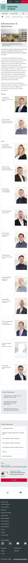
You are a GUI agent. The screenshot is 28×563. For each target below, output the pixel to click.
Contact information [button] (14, 114)
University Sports (5, 526)
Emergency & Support (6, 512)
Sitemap (3, 550)
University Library (5, 521)
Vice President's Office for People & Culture (12, 447)
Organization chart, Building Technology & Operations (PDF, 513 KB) (10, 403)
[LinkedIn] (10, 543)
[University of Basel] (9, 7)
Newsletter (16, 550)
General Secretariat (6, 456)
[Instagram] (2, 543)
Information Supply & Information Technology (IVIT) (13, 433)
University (7, 16)
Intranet (2, 529)
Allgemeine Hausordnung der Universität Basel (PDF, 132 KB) (11, 409)
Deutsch (3, 1)
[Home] (2, 17)
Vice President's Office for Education (11, 443)
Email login (3, 510)
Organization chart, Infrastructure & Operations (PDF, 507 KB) (12, 396)
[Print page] (20, 492)
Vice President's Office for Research (11, 438)
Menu (23, 13)
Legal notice (4, 548)
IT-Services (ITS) (5, 507)
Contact (3, 553)
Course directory (5, 523)
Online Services (4, 515)
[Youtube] (17, 543)
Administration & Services (17, 16)
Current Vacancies (5, 504)
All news (14, 480)
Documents (17, 1)
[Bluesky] (25, 543)
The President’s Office (7, 428)
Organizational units (11, 1)
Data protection (17, 548)
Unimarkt (3, 532)
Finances (4, 451)
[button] (7, 493)
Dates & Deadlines (5, 518)
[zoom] (14, 35)
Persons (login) (4, 535)
